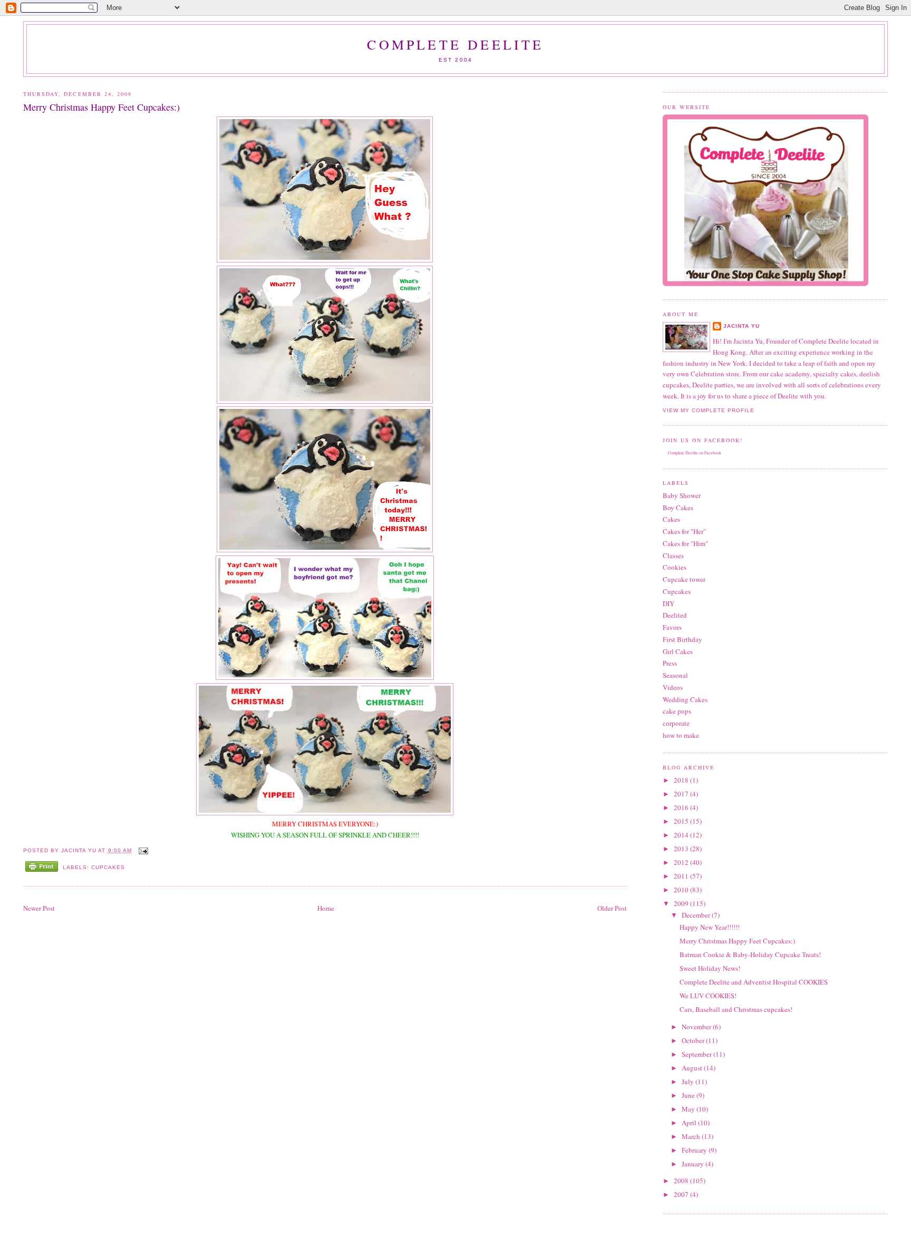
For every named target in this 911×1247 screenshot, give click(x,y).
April (690, 1122)
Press (670, 663)
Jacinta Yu (741, 326)
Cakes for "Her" (684, 531)
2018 (682, 780)
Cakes (671, 519)
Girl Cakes (678, 651)
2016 (682, 807)
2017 (682, 793)
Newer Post (39, 908)
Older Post (612, 908)
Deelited (675, 615)
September (697, 1054)
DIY (668, 603)
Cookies (674, 567)
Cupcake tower (684, 579)
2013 (682, 848)
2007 (682, 1194)
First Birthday (682, 639)
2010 (682, 889)
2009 (682, 903)
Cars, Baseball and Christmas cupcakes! (736, 1009)
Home (325, 908)
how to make (681, 735)
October (694, 1040)
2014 (682, 835)
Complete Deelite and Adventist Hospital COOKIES (754, 982)
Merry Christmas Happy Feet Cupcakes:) (737, 941)
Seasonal (675, 675)
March (692, 1136)
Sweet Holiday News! (710, 968)
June (689, 1095)
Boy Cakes (678, 507)
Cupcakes (108, 867)
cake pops (677, 711)
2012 (682, 862)
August (693, 1068)
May (689, 1109)
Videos (673, 687)
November (697, 1026)
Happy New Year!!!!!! (710, 927)
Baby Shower (682, 495)
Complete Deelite (455, 44)
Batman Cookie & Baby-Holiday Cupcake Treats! (750, 954)
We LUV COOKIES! (708, 995)
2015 (682, 821)
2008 (682, 1180)
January (693, 1163)
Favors (672, 627)
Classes (673, 555)
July (688, 1081)
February (695, 1150)
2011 (682, 876)
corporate (676, 723)
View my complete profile (708, 410)
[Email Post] (142, 850)
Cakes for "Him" (685, 543)
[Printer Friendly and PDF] (41, 867)
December (697, 915)
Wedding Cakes (685, 699)
